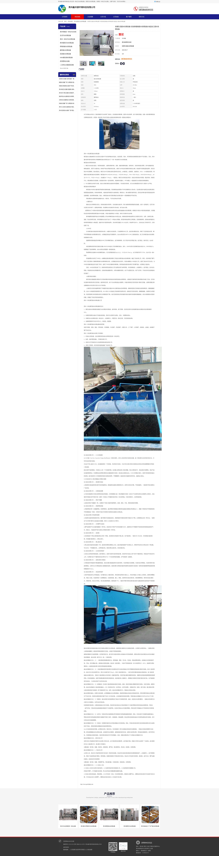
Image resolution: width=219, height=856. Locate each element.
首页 (65, 21)
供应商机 (77, 16)
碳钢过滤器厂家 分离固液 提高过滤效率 (67, 82)
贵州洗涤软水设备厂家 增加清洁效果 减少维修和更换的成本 (67, 110)
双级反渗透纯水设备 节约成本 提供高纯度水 (67, 86)
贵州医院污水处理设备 (80, 21)
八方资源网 (73, 849)
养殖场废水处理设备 (66, 46)
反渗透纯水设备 (65, 61)
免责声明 (78, 849)
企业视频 (90, 16)
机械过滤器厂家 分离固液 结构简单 (67, 103)
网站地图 (89, 849)
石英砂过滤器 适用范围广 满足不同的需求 (67, 78)
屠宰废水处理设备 (65, 50)
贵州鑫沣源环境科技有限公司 (93, 844)
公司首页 (64, 16)
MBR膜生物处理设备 (66, 57)
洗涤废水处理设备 (65, 54)
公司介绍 (103, 16)
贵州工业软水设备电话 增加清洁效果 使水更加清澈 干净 (67, 107)
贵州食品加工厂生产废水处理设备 (89, 826)
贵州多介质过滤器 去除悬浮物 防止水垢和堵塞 (67, 93)
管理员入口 (84, 849)
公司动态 (116, 16)
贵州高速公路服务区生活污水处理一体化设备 (112, 826)
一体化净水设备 (129, 826)
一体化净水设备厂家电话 (150, 826)
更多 (74, 74)
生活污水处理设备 (65, 35)
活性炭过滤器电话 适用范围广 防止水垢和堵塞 (67, 100)
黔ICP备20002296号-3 (80, 844)
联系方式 (141, 16)
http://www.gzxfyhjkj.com (86, 784)
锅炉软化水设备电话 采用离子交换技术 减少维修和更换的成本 (67, 96)
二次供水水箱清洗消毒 (67, 65)
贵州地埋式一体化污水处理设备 (69, 32)
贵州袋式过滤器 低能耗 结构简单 (67, 89)
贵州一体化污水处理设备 (67, 39)
